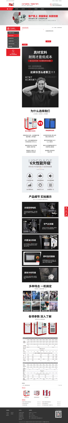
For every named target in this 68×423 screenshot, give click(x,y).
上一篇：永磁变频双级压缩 (26, 385)
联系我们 (56, 0)
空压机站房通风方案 (25, 403)
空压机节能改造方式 (45, 403)
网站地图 (60, 0)
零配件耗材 (10, 46)
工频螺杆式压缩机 (11, 32)
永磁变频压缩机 (11, 35)
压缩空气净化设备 (11, 43)
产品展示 (55, 27)
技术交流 (12, 412)
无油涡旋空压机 (11, 38)
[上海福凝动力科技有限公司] (13, 5)
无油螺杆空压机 (21, 416)
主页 (52, 27)
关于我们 (53, 0)
